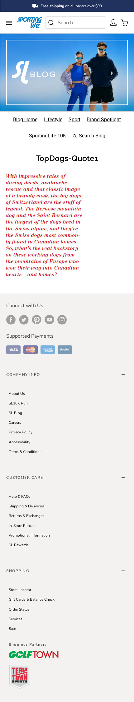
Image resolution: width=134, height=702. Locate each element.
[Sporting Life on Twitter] (24, 319)
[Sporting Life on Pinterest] (36, 319)
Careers (15, 422)
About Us (17, 393)
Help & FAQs (20, 496)
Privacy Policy (20, 432)
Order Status (19, 609)
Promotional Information (29, 535)
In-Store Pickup (22, 525)
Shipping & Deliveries (27, 506)
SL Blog (15, 412)
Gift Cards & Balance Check (32, 599)
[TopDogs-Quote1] (44, 225)
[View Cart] (123, 22)
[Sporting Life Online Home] (29, 22)
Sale (12, 628)
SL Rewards (19, 545)
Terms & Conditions (25, 451)
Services (15, 619)
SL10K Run (18, 403)
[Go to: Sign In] (113, 22)
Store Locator (20, 589)
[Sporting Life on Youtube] (49, 319)
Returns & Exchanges (26, 515)
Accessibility (19, 442)
